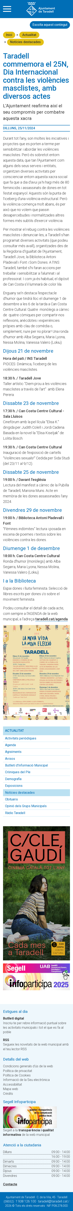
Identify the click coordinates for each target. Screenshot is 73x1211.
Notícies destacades (25, 42)
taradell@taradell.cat (53, 1201)
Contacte (10, 1184)
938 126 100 (27, 1201)
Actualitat (29, 35)
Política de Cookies (17, 1075)
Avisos (10, 759)
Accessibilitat (12, 1084)
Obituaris (11, 799)
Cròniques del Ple (17, 772)
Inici (9, 35)
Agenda (10, 745)
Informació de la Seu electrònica (26, 1080)
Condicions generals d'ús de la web (28, 1066)
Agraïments (13, 752)
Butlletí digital (13, 1018)
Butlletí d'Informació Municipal (26, 765)
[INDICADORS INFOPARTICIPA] (30, 1117)
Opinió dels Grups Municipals (26, 806)
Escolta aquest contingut (49, 25)
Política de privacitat (17, 1071)
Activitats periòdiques (20, 738)
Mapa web (10, 1089)
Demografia (13, 779)
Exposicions (14, 786)
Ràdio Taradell (15, 813)
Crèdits (8, 1094)
